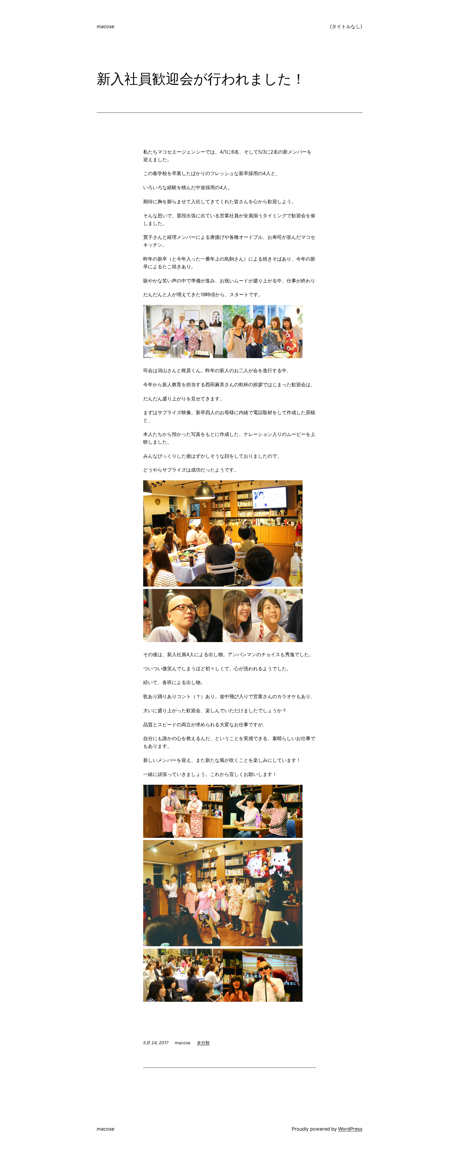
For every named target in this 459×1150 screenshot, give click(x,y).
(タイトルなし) (346, 26)
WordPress (350, 1129)
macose (105, 26)
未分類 (203, 1042)
